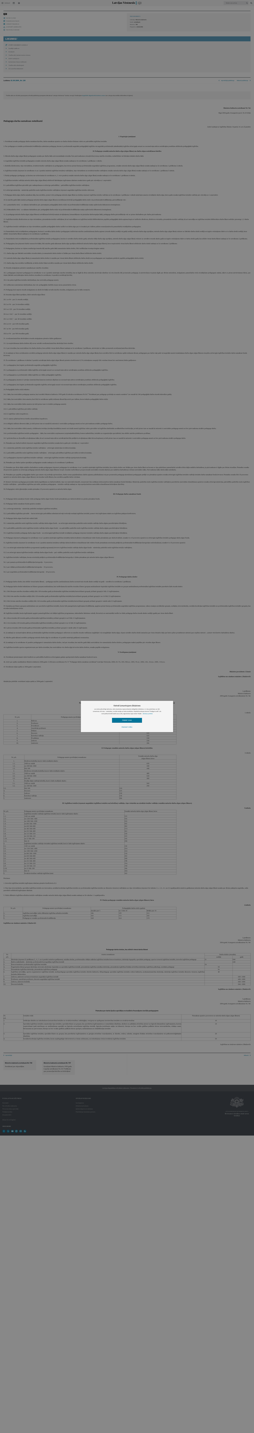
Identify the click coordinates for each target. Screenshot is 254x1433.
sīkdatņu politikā (147, 714)
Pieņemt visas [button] (127, 720)
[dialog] (127, 716)
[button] (127, 727)
